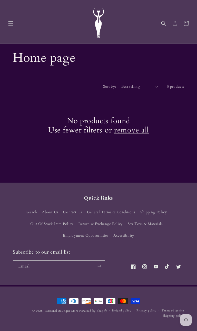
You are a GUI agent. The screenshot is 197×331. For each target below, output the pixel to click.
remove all (131, 130)
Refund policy (121, 310)
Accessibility (123, 235)
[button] (10, 23)
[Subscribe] (99, 266)
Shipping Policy (153, 212)
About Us (50, 212)
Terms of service (173, 310)
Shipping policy (173, 316)
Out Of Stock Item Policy (51, 223)
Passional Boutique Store (61, 311)
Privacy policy (146, 310)
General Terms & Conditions (111, 212)
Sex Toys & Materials (145, 223)
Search (31, 212)
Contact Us (72, 212)
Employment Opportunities (85, 235)
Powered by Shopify (93, 311)
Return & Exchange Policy (100, 223)
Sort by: (109, 86)
